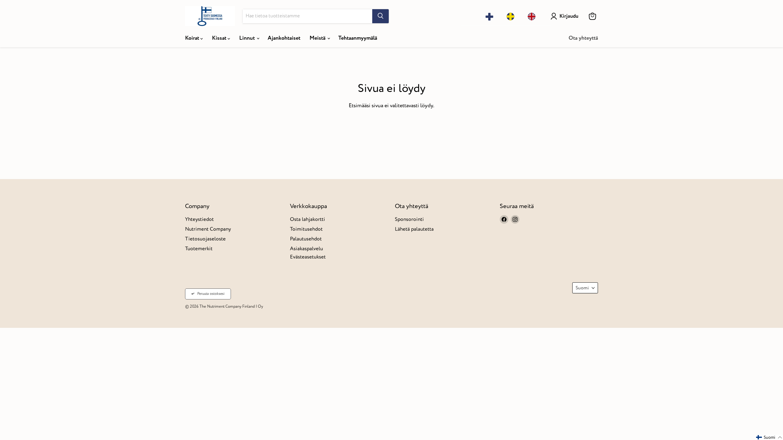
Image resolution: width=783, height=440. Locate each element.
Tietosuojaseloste (205, 239)
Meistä (318, 38)
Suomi (582, 288)
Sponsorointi (409, 219)
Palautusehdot (306, 239)
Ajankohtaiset (284, 38)
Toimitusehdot (306, 229)
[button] (769, 437)
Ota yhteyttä (583, 38)
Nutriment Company (208, 229)
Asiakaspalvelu (306, 248)
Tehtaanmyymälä (357, 38)
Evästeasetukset (308, 257)
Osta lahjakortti (307, 219)
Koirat (192, 38)
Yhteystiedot (199, 219)
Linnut (247, 38)
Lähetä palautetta (414, 229)
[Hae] (380, 16)
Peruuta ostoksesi (211, 294)
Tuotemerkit (199, 248)
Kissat (220, 38)
